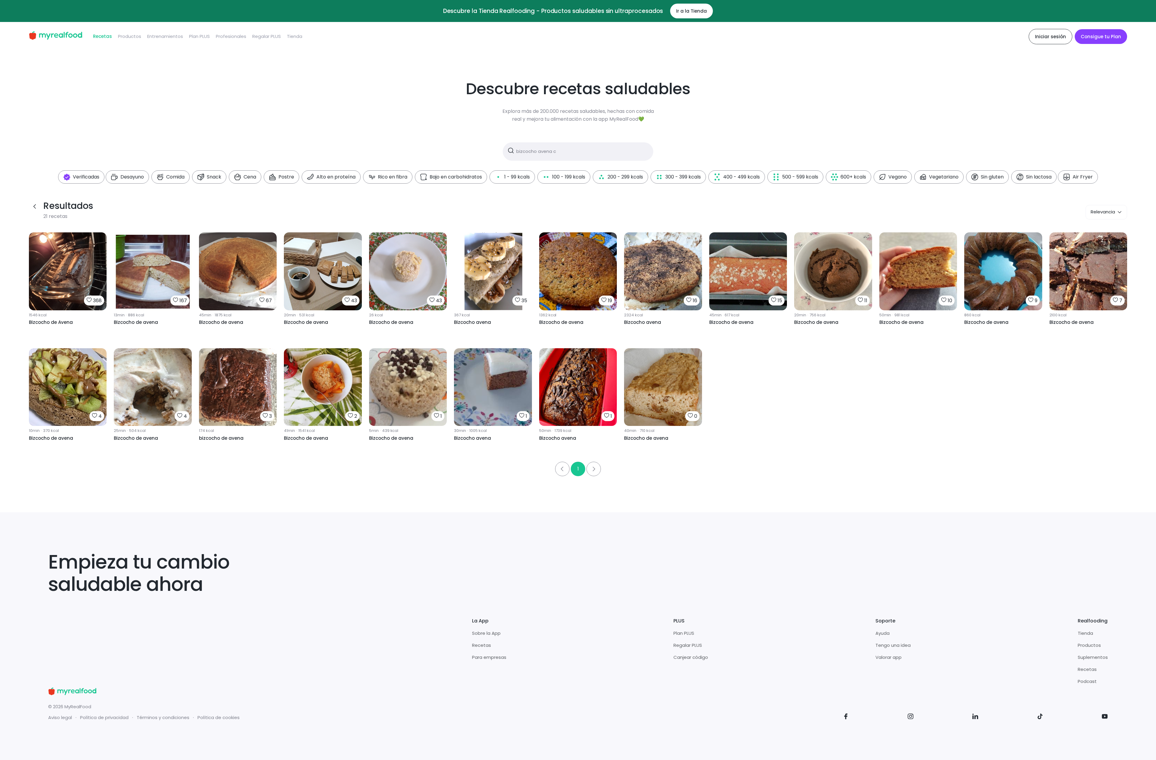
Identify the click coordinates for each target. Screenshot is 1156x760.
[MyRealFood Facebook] (846, 717)
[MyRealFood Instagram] (911, 717)
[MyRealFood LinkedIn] (975, 717)
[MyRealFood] (55, 36)
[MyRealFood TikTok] (1040, 717)
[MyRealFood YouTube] (1105, 717)
